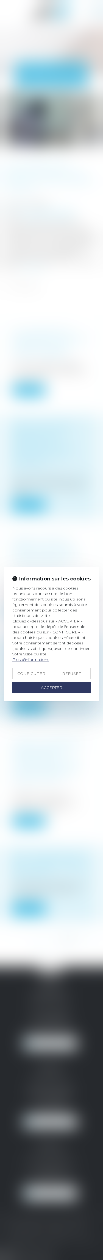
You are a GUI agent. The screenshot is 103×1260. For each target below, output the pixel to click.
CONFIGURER (31, 673)
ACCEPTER (51, 687)
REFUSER (72, 673)
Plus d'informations (30, 659)
